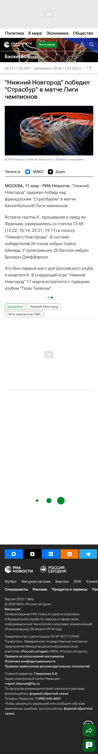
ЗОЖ (77, 581)
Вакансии (12, 609)
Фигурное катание (36, 581)
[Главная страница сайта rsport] (28, 44)
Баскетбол (15, 306)
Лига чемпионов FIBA (24, 314)
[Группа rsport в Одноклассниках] (69, 554)
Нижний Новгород (44, 306)
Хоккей (91, 581)
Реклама (40, 589)
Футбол (11, 581)
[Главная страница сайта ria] (5, 44)
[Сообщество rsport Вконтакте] (51, 554)
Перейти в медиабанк (69, 159)
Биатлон (62, 581)
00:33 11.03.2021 (18, 68)
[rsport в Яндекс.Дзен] (32, 554)
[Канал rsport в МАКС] (14, 554)
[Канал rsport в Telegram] (88, 554)
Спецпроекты (16, 589)
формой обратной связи (48, 693)
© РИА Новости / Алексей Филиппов (29, 159)
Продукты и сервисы (69, 589)
